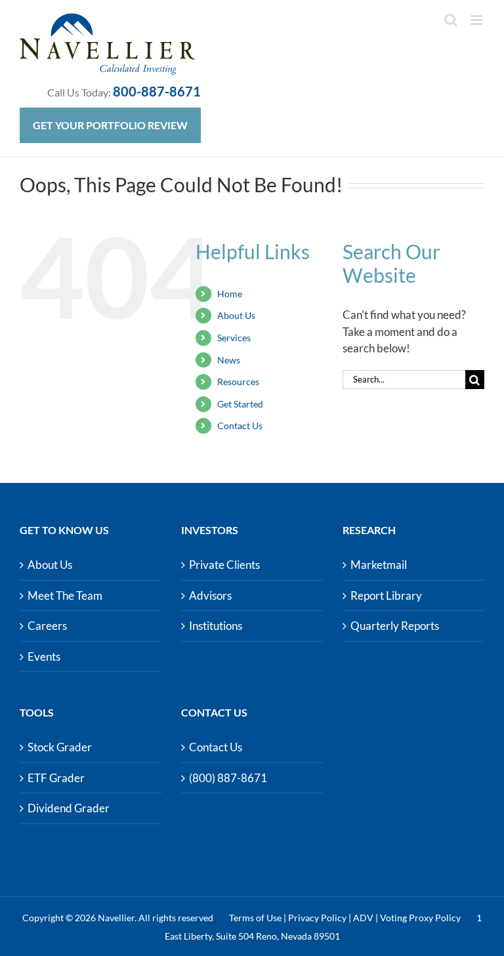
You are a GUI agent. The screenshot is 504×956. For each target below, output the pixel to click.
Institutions (215, 626)
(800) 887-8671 (228, 778)
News (228, 359)
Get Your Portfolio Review (110, 125)
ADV (363, 917)
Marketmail (378, 565)
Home (229, 293)
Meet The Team (65, 595)
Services (234, 337)
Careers (47, 626)
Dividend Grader (69, 808)
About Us (236, 315)
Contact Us (239, 425)
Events (44, 656)
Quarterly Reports (394, 626)
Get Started (240, 403)
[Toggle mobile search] (450, 20)
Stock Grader (60, 747)
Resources (238, 381)
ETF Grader (56, 778)
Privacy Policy (317, 917)
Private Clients (224, 565)
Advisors (210, 595)
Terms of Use (255, 917)
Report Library (386, 595)
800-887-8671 (157, 91)
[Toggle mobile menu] (477, 20)
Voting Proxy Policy (420, 917)
